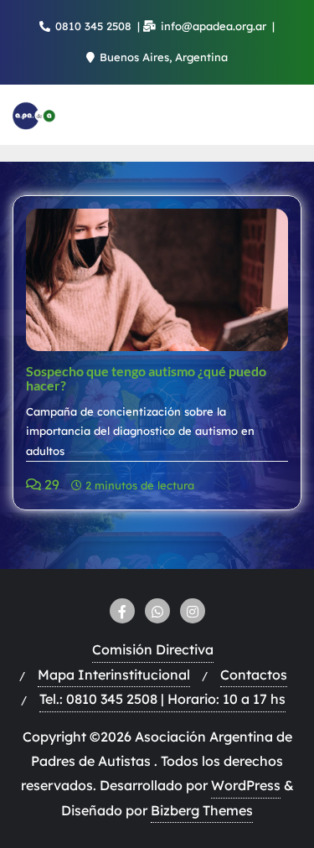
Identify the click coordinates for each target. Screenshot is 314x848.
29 (50, 484)
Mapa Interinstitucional (114, 674)
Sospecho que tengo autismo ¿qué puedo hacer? (146, 378)
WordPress (246, 785)
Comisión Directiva (153, 649)
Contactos (253, 674)
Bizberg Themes (202, 810)
